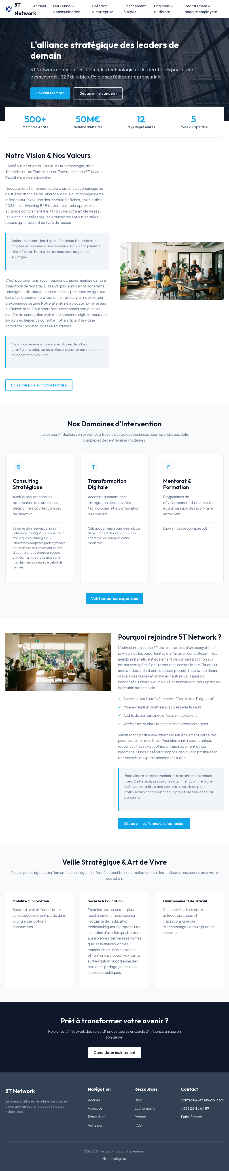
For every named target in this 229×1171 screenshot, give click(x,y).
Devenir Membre (50, 93)
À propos (95, 1108)
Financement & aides (134, 9)
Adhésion (95, 1125)
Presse (140, 1116)
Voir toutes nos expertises (114, 598)
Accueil (39, 6)
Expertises (97, 1116)
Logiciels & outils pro (163, 9)
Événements (144, 1108)
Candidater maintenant (115, 1052)
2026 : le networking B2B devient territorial (40, 205)
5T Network (23, 9)
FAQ (138, 1125)
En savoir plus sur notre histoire (39, 385)
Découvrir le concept (98, 93)
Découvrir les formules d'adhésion (153, 823)
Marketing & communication (66, 9)
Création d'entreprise (102, 9)
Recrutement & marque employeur (201, 9)
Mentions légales (114, 1159)
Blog (138, 1100)
